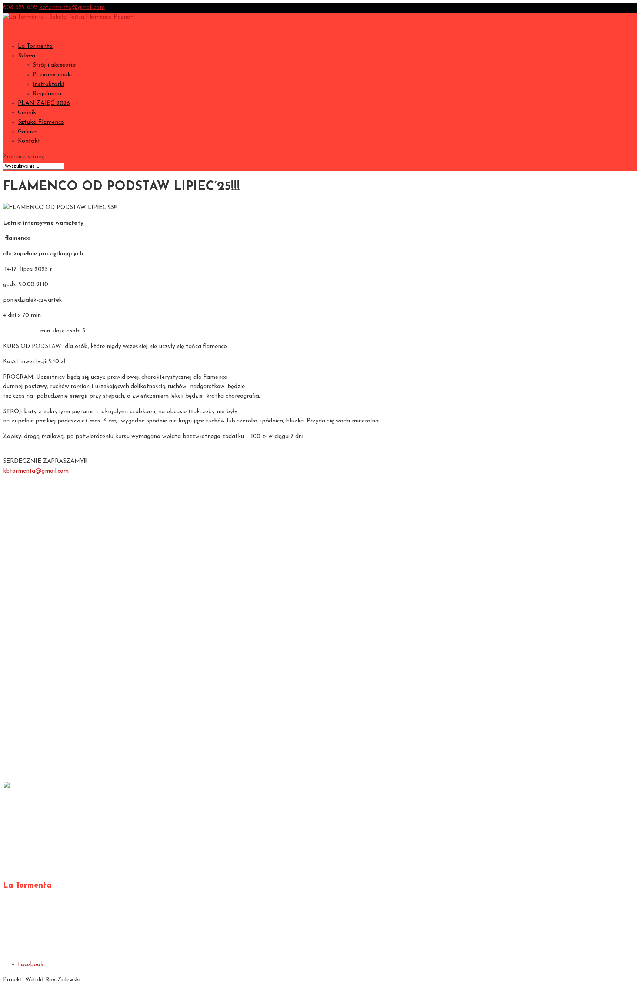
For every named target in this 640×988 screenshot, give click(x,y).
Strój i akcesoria (54, 65)
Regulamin (47, 94)
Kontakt (29, 141)
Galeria (27, 571)
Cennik (27, 553)
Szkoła (26, 496)
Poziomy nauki (52, 75)
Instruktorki (48, 84)
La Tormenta (35, 46)
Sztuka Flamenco (41, 122)
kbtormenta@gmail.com (36, 471)
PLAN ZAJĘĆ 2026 (44, 103)
